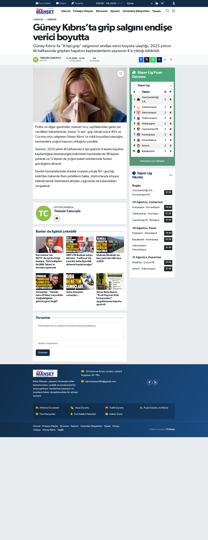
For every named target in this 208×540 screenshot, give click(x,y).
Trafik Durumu (116, 408)
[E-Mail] (56, 218)
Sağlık (61, 430)
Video (63, 3)
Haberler (38, 19)
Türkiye (37, 430)
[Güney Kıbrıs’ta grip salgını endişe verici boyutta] (80, 95)
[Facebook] (149, 382)
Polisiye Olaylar (83, 11)
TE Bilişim (170, 429)
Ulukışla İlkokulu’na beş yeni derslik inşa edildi (108, 258)
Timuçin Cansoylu (67, 211)
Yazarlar (79, 3)
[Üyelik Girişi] (172, 3)
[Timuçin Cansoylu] (43, 213)
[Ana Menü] (173, 11)
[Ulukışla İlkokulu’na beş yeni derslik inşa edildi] (110, 244)
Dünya (116, 426)
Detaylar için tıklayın (152, 161)
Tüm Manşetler (47, 414)
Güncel (65, 11)
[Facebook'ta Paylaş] (141, 59)
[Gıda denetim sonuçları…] (80, 281)
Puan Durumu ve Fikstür (156, 408)
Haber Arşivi (116, 414)
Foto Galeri (45, 3)
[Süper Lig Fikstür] (170, 175)
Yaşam (156, 11)
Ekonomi (101, 11)
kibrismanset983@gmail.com (100, 381)
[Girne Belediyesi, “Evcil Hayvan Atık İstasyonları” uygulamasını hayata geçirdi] (110, 281)
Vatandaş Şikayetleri (136, 11)
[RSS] (155, 382)
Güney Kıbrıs (49, 430)
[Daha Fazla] (159, 59)
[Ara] (167, 11)
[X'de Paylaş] (147, 59)
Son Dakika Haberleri (85, 414)
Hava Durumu (82, 408)
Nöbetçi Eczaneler (49, 408)
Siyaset (115, 11)
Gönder (43, 352)
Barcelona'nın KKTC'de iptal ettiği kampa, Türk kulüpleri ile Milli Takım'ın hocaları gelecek (49, 261)
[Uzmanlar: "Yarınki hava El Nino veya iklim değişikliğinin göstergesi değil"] (49, 281)
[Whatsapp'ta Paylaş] (153, 59)
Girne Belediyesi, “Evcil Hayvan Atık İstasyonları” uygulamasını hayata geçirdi (108, 298)
